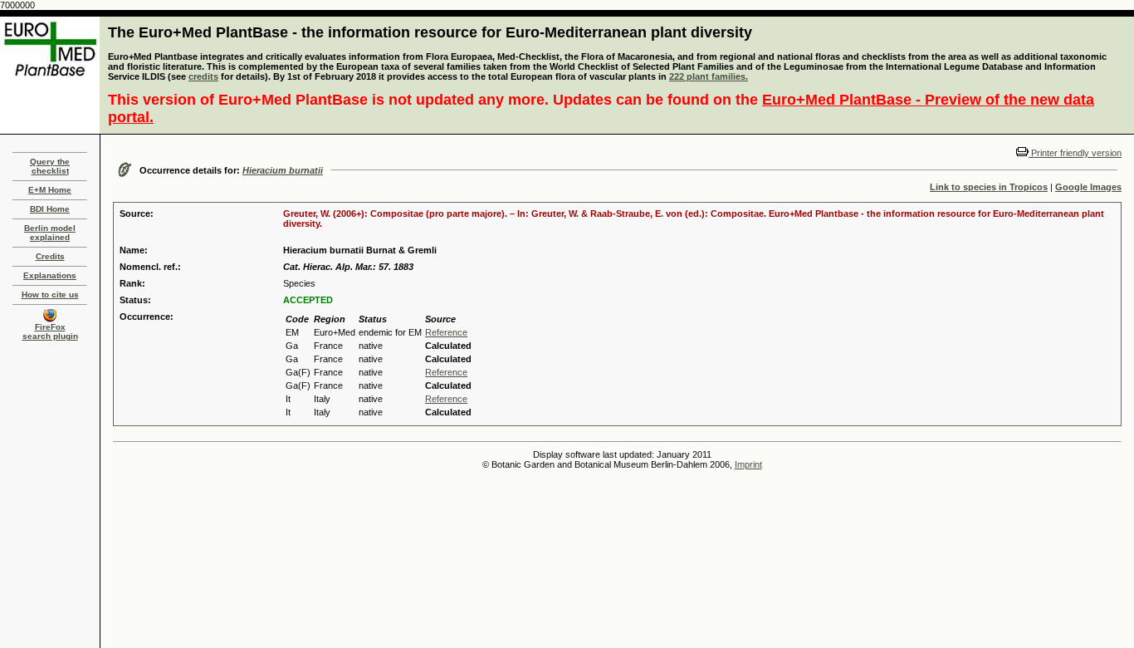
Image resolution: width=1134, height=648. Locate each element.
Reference (446, 332)
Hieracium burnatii (282, 170)
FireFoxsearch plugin (50, 331)
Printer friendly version (1075, 153)
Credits (50, 256)
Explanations (49, 275)
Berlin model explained (50, 232)
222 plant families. (708, 76)
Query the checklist (50, 166)
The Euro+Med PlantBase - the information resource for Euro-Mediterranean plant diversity (430, 32)
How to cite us (50, 294)
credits (203, 76)
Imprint (748, 464)
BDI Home (50, 209)
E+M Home (49, 189)
